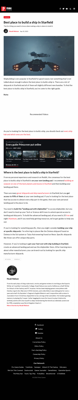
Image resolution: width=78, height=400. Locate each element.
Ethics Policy (39, 346)
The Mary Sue (18, 374)
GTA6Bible (61, 374)
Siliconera (63, 367)
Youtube (40, 333)
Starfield (17, 259)
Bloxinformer (50, 374)
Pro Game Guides (18, 367)
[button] (74, 8)
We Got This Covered (15, 370)
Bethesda (8, 259)
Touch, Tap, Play (29, 374)
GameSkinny (52, 370)
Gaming (6, 17)
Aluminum (12, 219)
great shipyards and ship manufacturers (33, 193)
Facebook (40, 325)
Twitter (40, 329)
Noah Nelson (14, 31)
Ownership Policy (39, 354)
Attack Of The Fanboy (50, 367)
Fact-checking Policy (39, 350)
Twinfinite (28, 367)
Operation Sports (64, 370)
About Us (39, 338)
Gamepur (37, 367)
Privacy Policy (39, 358)
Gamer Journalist (40, 370)
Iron (68, 215)
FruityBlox (40, 374)
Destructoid (28, 370)
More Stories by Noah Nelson (18, 305)
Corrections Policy (39, 342)
